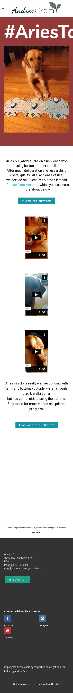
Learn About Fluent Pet (36, 425)
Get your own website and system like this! (36, 684)
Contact (19, 579)
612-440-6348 (21, 564)
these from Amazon (23, 185)
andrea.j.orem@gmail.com (26, 568)
